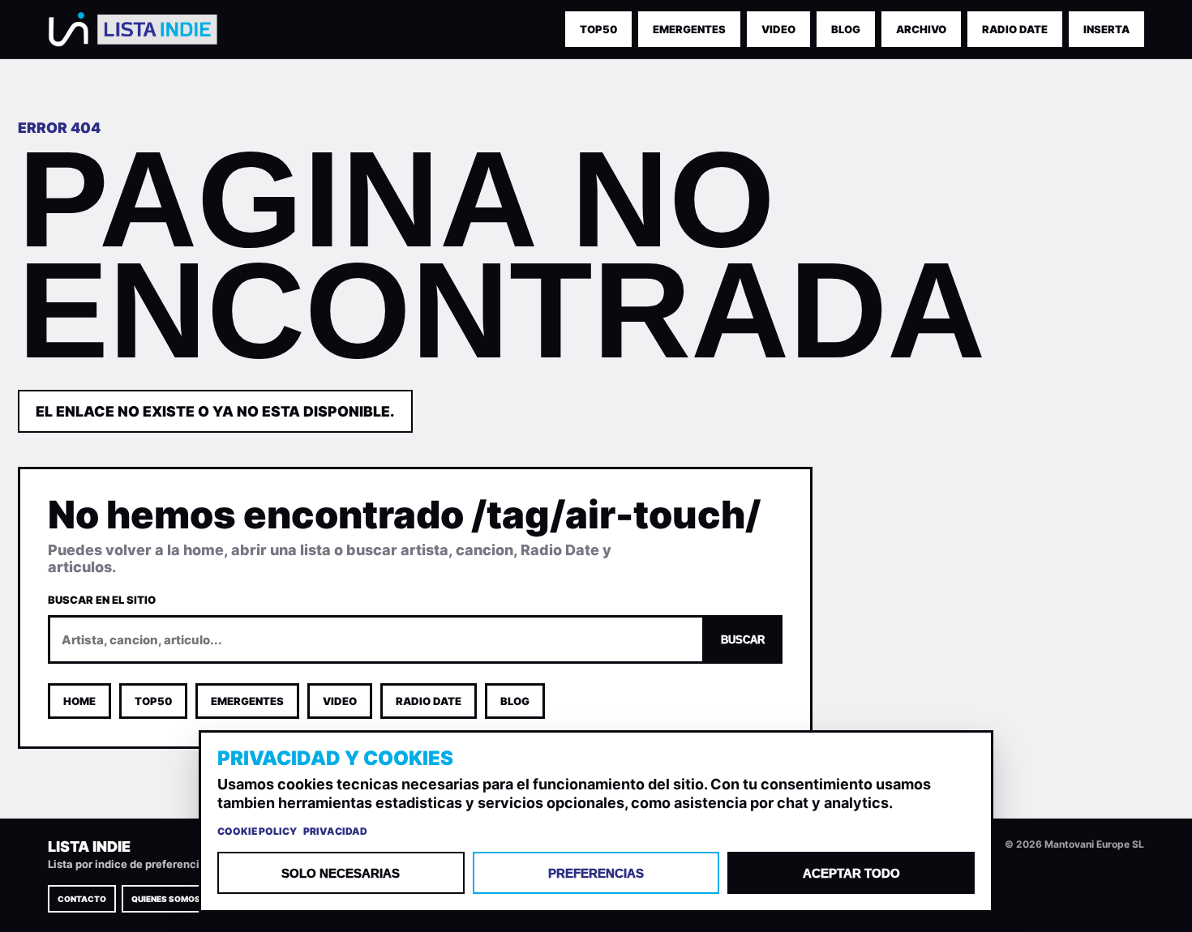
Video (778, 29)
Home (79, 701)
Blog (845, 29)
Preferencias (596, 873)
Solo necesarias (340, 873)
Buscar (743, 640)
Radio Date (1015, 29)
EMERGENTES (689, 29)
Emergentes (247, 701)
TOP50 (598, 29)
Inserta (1106, 29)
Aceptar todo (851, 873)
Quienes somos (165, 899)
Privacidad (335, 831)
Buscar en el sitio (102, 600)
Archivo (921, 29)
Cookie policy (257, 831)
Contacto (82, 899)
